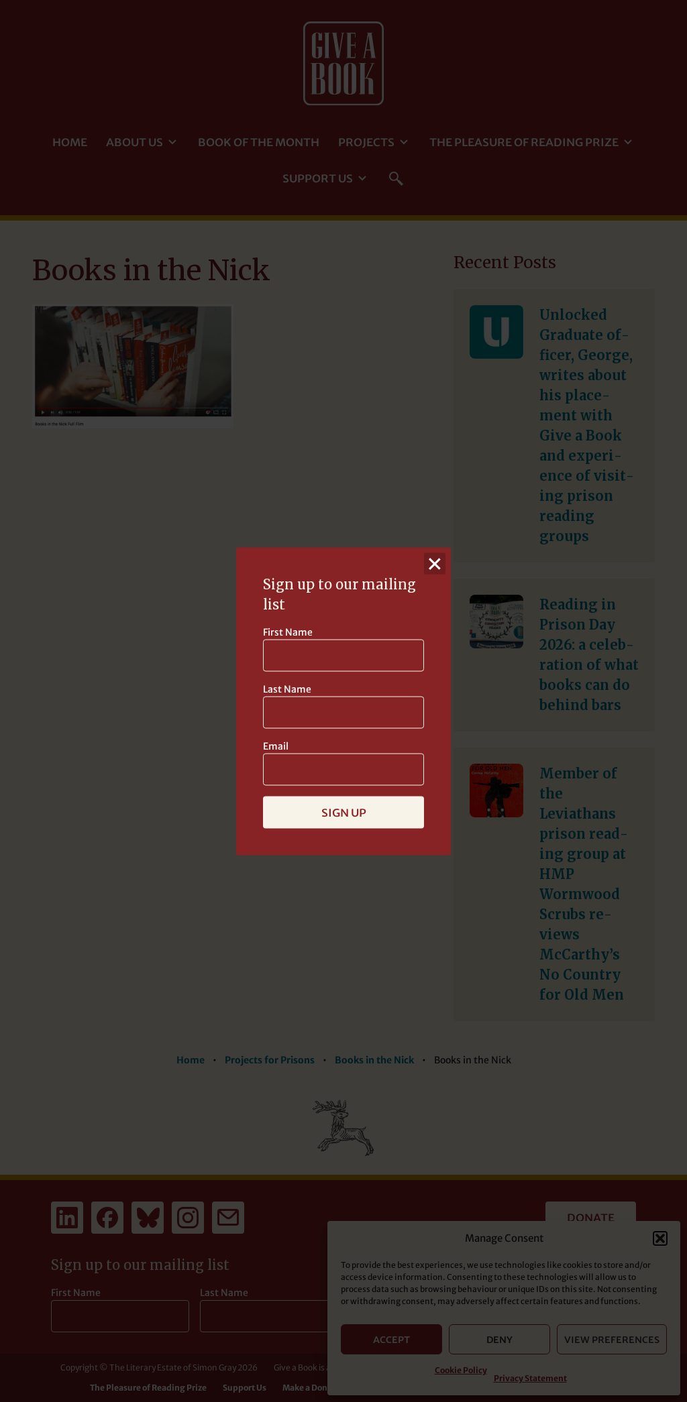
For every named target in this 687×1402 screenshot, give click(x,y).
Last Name (287, 689)
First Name (288, 632)
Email (275, 746)
